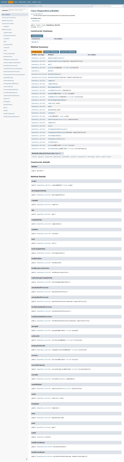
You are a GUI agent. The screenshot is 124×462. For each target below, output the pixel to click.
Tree (15, 2)
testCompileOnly (54, 135)
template (51, 122)
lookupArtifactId (54, 97)
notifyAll (81, 156)
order (50, 103)
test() (5, 50)
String (66, 67)
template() (6, 101)
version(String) (8, 86)
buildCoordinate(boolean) (11, 116)
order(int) (6, 98)
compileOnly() (7, 44)
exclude (50, 90)
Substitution (62, 119)
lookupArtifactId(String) (10, 83)
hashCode (65, 156)
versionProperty (54, 148)
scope (50, 116)
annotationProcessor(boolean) (12, 68)
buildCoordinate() (8, 113)
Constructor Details (8, 23)
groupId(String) (8, 77)
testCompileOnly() (9, 53)
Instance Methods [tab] (51, 52)
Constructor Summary (9, 17)
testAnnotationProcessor (57, 129)
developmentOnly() (9, 35)
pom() (5, 107)
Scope (62, 116)
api (49, 64)
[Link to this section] (54, 31)
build (50, 71)
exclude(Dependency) (10, 92)
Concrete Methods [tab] (68, 52)
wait (97, 156)
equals (40, 156)
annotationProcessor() (10, 65)
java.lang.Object (36, 14)
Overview (4, 2)
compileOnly (52, 84)
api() (4, 41)
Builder (40, 6)
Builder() (6, 26)
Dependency (32, 6)
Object (39, 27)
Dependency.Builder (39, 58)
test (49, 126)
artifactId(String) (8, 80)
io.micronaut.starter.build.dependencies (13, 6)
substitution (52, 119)
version (50, 145)
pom (49, 106)
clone (33, 156)
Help (39, 2)
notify (73, 156)
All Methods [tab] (36, 52)
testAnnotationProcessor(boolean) (14, 74)
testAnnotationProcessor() (11, 71)
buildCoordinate (54, 74)
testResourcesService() (10, 59)
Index (29, 2)
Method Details (6, 29)
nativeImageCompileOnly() (12, 62)
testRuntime (52, 142)
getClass (57, 156)
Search (34, 2)
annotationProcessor (55, 58)
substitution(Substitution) (11, 95)
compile (50, 80)
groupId (50, 93)
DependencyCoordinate (39, 74)
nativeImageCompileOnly (56, 100)
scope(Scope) (7, 32)
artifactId (52, 67)
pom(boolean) (7, 104)
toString (90, 156)
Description (6, 14)
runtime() (6, 47)
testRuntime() (7, 56)
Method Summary (7, 20)
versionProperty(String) (10, 89)
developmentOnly (54, 87)
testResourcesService (56, 139)
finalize (48, 156)
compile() (6, 38)
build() (5, 110)
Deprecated (22, 2)
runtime (50, 113)
